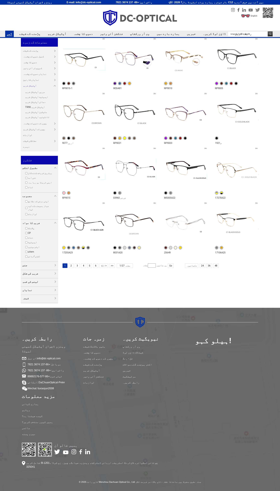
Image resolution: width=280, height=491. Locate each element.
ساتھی (26, 428)
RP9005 (219, 88)
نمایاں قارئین (31, 80)
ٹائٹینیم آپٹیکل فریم (37, 117)
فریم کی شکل (30, 273)
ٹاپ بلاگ (156, 482)
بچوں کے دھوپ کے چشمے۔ (35, 123)
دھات (30, 237)
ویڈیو (26, 410)
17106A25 (220, 252)
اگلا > (104, 265)
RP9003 (168, 143)
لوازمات (27, 135)
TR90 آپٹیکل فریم (35, 107)
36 (209, 265)
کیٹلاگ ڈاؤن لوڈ (133, 352)
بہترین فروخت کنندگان (40, 173)
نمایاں (27, 290)
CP (29, 233)
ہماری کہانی (30, 404)
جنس (25, 265)
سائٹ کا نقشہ (170, 482)
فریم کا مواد (31, 223)
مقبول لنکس (30, 167)
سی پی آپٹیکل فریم (35, 92)
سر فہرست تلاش (143, 482)
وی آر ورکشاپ (140, 33)
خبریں (191, 33)
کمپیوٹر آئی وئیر (32, 68)
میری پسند (28, 434)
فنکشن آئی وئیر (111, 33)
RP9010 (168, 88)
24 (202, 265)
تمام (30, 187)
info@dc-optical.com (48, 358)
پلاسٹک (31, 228)
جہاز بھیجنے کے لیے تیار (38, 208)
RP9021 (117, 143)
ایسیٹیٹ (32, 242)
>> (112, 265)
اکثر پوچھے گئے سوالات (137, 364)
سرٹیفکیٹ (129, 376)
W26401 (117, 88)
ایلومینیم (34, 247)
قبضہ (26, 298)
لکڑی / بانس (34, 256)
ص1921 (218, 143)
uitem (31, 251)
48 (216, 265)
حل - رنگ (128, 358)
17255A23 (67, 252)
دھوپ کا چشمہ (83, 33)
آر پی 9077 (68, 143)
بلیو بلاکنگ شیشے (94, 346)
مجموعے (27, 196)
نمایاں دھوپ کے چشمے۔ (35, 74)
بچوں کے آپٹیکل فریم (34, 129)
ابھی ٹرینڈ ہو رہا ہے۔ (40, 182)
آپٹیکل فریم (57, 33)
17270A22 (220, 197)
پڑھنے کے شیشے (30, 33)
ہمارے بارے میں (168, 33)
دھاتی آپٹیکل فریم (35, 102)
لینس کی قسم (30, 281)
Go (170, 265)
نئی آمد (32, 178)
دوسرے (26, 146)
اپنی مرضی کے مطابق (38, 201)
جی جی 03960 (119, 197)
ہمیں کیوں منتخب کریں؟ (37, 422)
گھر (9, 33)
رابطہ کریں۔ (242, 33)
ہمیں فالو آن (65, 445)
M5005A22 (169, 197)
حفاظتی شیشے (29, 141)
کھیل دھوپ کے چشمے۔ (33, 56)
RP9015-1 (67, 88)
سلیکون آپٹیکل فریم (36, 112)
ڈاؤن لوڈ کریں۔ (214, 33)
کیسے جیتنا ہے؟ (32, 416)
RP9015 (66, 197)
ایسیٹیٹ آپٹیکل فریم (36, 97)
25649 (167, 252)
